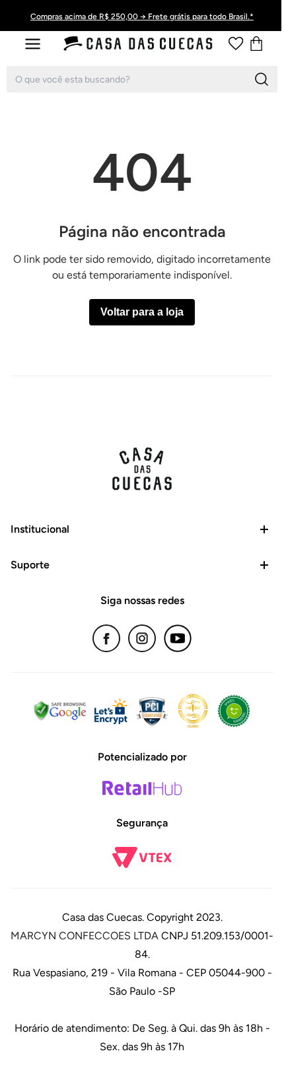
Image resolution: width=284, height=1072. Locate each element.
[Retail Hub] (142, 788)
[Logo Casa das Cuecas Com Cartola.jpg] (139, 43)
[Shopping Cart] (256, 43)
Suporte (30, 564)
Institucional (40, 529)
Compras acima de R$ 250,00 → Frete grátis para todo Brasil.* (142, 16)
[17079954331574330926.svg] (236, 43)
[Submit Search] (261, 79)
